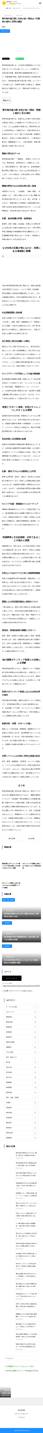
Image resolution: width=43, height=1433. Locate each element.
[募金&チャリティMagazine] (12, 3)
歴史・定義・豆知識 (8, 899)
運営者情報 (21, 1410)
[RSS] (21, 1423)
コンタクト (21, 1417)
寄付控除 (7, 923)
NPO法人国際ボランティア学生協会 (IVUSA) (22, 1371)
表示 (8, 100)
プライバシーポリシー (21, 1414)
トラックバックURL (7, 983)
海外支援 (7, 946)
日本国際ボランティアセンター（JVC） (20, 1366)
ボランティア (5, 31)
